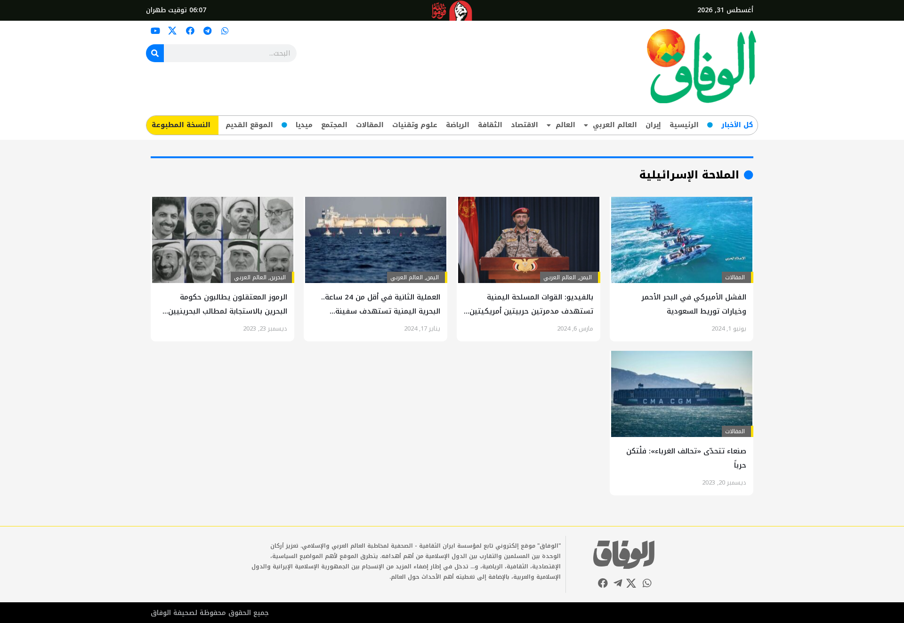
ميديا (304, 125)
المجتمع (334, 125)
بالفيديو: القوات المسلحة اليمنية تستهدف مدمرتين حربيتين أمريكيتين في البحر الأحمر (531, 311)
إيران (653, 125)
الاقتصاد (524, 125)
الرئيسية (684, 125)
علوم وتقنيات (414, 125)
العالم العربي (615, 125)
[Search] (155, 53)
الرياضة (457, 125)
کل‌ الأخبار (737, 125)
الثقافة (490, 125)
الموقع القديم (249, 125)
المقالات (370, 125)
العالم (565, 125)
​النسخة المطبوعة (181, 125)
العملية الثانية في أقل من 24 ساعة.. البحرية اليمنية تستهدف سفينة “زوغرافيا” (380, 311)
